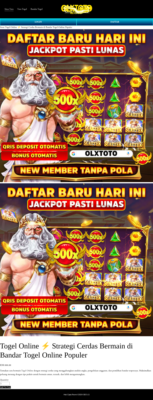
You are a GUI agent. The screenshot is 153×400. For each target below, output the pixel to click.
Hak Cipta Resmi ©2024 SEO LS (77, 395)
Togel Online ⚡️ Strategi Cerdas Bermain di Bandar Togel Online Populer (38, 27)
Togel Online (27, 370)
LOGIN (38, 22)
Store (2, 27)
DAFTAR (114, 22)
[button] (5, 387)
